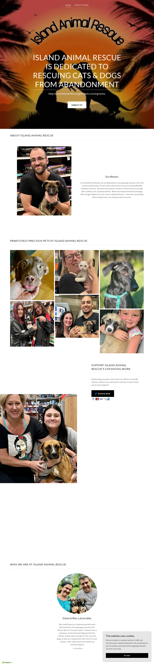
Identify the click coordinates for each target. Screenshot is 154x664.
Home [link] (68, 5)
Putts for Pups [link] (82, 5)
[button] (77, 648)
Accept (127, 655)
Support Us (76, 105)
